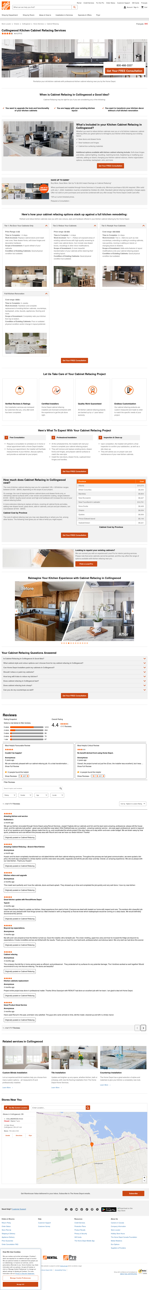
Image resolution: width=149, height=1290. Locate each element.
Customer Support (123, 3)
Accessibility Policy (60, 1270)
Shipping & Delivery (8, 1233)
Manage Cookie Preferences (20, 1278)
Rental (79, 3)
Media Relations (116, 1241)
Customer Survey (44, 1226)
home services (38, 24)
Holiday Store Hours (118, 1233)
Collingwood (26, 24)
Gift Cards (135, 3)
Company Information (118, 1226)
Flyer (30, 1135)
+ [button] (144, 1177)
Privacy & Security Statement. (25, 1273)
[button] (74, 7)
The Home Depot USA (45, 1270)
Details (8, 1135)
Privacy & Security (80, 1233)
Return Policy (6, 1223)
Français (144, 3)
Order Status (110, 3)
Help (39, 1219)
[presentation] (16, 611)
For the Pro (100, 3)
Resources (78, 1219)
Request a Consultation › (60, 201)
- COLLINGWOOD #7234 (13, 1119)
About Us (114, 1219)
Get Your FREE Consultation (124, 71)
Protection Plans (80, 1226)
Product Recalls (79, 1230)
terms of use (64, 1266)
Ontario (16, 24)
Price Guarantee (7, 1241)
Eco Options (115, 1244)
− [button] (144, 1180)
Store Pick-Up (6, 1230)
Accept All (20, 1284)
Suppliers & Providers (118, 1248)
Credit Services (89, 3)
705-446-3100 (14, 1131)
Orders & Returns (8, 1219)
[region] (20, 1269)
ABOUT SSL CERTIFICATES (128, 1274)
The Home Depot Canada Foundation (124, 1237)
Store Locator (6, 24)
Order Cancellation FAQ (10, 1244)
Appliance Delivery (8, 1237)
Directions (19, 1135)
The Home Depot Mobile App (84, 1241)
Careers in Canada (117, 1223)
